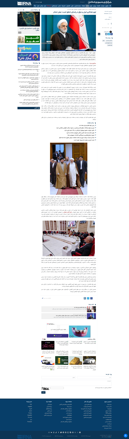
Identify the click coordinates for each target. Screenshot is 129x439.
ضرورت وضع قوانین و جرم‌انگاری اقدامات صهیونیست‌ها (81, 135)
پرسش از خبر (69, 413)
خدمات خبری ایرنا (108, 428)
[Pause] (70, 336)
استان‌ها (63, 6)
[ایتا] (66, 432)
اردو (31, 419)
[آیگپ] (68, 432)
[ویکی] (51, 432)
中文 (31, 404)
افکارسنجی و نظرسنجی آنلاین (65, 404)
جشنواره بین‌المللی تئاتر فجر (66, 422)
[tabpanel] (28, 23)
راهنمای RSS (109, 413)
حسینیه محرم (69, 419)
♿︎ (126, 435)
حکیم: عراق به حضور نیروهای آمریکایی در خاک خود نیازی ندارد (79, 130)
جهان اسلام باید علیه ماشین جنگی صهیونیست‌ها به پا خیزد (80, 133)
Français (29, 422)
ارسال (43, 392)
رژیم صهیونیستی (108, 43)
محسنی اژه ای (109, 40)
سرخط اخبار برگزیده (88, 407)
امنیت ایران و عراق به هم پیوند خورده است (84, 140)
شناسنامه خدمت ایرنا (107, 417)
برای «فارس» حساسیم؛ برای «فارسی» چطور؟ (29, 29)
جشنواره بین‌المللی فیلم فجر (66, 409)
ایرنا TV (48, 6)
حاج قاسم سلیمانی (67, 212)
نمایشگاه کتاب (69, 411)
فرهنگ (83, 6)
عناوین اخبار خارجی (88, 413)
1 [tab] (23, 9)
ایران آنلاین (49, 411)
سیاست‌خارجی (78, 6)
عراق (104, 40)
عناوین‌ (106, 6)
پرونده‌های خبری (88, 404)
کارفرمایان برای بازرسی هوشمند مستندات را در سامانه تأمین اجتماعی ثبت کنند (29, 90)
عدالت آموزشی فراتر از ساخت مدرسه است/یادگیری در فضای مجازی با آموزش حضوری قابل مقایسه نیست (28, 95)
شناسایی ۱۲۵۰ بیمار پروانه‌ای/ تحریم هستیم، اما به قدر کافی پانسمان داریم (28, 82)
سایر (38, 6)
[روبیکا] (75, 432)
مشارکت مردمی (108, 422)
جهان (91, 6)
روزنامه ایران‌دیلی (48, 413)
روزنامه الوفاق (49, 409)
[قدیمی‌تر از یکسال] (91, 309)
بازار (45, 6)
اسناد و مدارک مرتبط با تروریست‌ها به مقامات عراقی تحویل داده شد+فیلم (76, 138)
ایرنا (100, 2)
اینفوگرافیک (69, 415)
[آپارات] (73, 432)
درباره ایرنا (109, 404)
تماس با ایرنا (109, 407)
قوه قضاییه (110, 45)
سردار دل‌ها (69, 407)
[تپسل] (47, 324)
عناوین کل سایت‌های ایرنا (86, 409)
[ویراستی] (61, 432)
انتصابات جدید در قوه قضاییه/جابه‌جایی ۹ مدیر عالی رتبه (28, 70)
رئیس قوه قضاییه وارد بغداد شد (86, 126)
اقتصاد (98, 6)
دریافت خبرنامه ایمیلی (107, 426)
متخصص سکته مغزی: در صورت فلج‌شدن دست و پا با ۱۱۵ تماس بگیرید (28, 78)
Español (30, 415)
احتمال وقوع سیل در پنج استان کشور (31, 100)
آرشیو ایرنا (110, 409)
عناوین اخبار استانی (88, 411)
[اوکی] (54, 432)
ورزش (94, 6)
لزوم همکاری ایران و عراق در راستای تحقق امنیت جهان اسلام (74, 12)
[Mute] (72, 336)
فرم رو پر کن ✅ (58, 336)
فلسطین (68, 6)
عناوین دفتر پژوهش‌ (87, 415)
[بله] (70, 432)
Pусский (30, 417)
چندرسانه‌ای (54, 6)
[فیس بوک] (59, 432)
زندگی (41, 6)
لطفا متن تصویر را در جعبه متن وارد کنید (103, 387)
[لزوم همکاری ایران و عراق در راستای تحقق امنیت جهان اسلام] (68, 33)
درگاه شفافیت (109, 419)
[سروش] (63, 432)
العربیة (30, 409)
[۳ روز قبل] (28, 19)
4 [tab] (18, 9)
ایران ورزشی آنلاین (48, 415)
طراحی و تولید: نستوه (105, 437)
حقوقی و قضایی (107, 19)
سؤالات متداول (108, 411)
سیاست (102, 6)
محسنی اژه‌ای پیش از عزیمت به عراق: (79, 314)
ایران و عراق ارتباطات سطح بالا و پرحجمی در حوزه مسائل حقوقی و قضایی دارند (75, 128)
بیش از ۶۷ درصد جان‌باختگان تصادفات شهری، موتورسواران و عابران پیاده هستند (29, 66)
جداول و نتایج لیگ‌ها (67, 417)
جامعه (87, 6)
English (30, 407)
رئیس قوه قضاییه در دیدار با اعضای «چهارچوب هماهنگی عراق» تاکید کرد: (81, 9)
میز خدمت (109, 424)
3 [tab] (20, 9)
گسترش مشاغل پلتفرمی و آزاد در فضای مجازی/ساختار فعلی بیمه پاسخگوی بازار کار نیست (28, 103)
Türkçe (30, 413)
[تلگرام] (80, 432)
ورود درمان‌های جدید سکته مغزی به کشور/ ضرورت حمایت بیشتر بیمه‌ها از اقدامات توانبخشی (28, 74)
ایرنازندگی (50, 404)
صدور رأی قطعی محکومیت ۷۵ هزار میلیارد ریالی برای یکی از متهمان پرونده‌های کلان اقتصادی (28, 86)
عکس (59, 6)
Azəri (30, 411)
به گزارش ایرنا (93, 63)
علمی (72, 6)
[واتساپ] (49, 432)
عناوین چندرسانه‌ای (88, 417)
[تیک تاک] (56, 432)
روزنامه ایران (49, 407)
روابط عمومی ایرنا (108, 415)
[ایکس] (78, 432)
